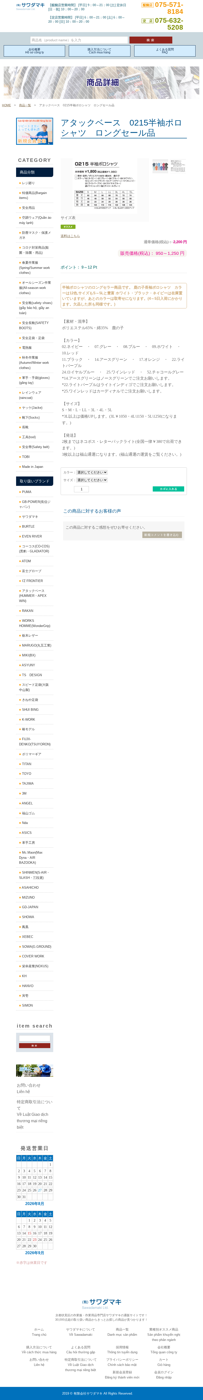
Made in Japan (32, 467)
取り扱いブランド (35, 481)
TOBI (25, 457)
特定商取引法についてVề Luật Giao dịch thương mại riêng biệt (34, 1114)
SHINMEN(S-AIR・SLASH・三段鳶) (34, 875)
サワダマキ (29, 516)
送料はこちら (70, 236)
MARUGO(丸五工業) (36, 645)
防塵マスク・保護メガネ (35, 235)
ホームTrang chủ (39, 1332)
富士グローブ (31, 571)
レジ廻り (28, 183)
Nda (24, 823)
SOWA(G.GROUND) (36, 946)
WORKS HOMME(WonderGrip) (34, 623)
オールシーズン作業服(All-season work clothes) (35, 288)
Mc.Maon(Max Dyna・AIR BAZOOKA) (31, 858)
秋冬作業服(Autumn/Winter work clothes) (34, 363)
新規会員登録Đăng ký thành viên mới (122, 1374)
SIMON (27, 1005)
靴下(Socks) (30, 417)
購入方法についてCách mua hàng (99, 51)
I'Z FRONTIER (32, 581)
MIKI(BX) (28, 655)
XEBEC (27, 937)
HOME (6, 105)
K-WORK (28, 719)
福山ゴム (28, 813)
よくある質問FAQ (165, 51)
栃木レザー (29, 635)
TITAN (26, 764)
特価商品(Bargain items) (33, 195)
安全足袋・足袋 (33, 338)
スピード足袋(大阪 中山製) (35, 687)
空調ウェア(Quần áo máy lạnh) (35, 220)
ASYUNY (28, 665)
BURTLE (28, 526)
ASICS (26, 833)
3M (23, 793)
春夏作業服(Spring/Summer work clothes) (34, 268)
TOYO (26, 773)
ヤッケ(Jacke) (31, 407)
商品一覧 (25, 105)
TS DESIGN (31, 675)
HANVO (27, 986)
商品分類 (27, 172)
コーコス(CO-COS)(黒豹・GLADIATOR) (34, 548)
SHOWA (27, 917)
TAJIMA (27, 783)
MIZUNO (28, 897)
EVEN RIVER (31, 536)
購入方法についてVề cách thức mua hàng (39, 1349)
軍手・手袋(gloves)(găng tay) (34, 380)
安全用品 (28, 208)
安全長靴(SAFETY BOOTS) (35, 325)
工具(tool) (28, 437)
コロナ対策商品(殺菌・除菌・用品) (34, 250)
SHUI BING (30, 709)
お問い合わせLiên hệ (29, 1088)
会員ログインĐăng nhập (164, 1374)
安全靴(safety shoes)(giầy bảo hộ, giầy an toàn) (35, 308)
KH (23, 976)
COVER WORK (32, 956)
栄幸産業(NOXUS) (34, 966)
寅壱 (24, 995)
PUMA (26, 492)
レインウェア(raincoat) (30, 395)
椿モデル (28, 729)
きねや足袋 (29, 700)
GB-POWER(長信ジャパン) (35, 504)
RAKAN (27, 611)
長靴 (24, 427)
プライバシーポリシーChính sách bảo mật (122, 1362)
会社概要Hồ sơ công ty (34, 51)
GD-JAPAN (29, 907)
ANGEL (27, 803)
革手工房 (28, 842)
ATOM (26, 561)
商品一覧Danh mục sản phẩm (122, 1332)
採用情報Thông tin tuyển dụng (122, 1349)
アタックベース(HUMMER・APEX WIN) (33, 596)
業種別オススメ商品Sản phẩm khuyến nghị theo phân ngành (163, 1335)
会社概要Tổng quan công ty (164, 1349)
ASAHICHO (30, 887)
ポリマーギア (31, 754)
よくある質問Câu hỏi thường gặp (80, 1349)
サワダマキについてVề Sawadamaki (80, 1332)
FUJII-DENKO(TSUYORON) (35, 741)
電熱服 (26, 347)
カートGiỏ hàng (163, 1362)
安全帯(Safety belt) (35, 447)
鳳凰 (24, 927)
